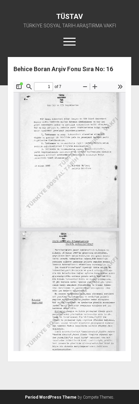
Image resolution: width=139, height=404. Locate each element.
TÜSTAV (69, 16)
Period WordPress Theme (51, 397)
